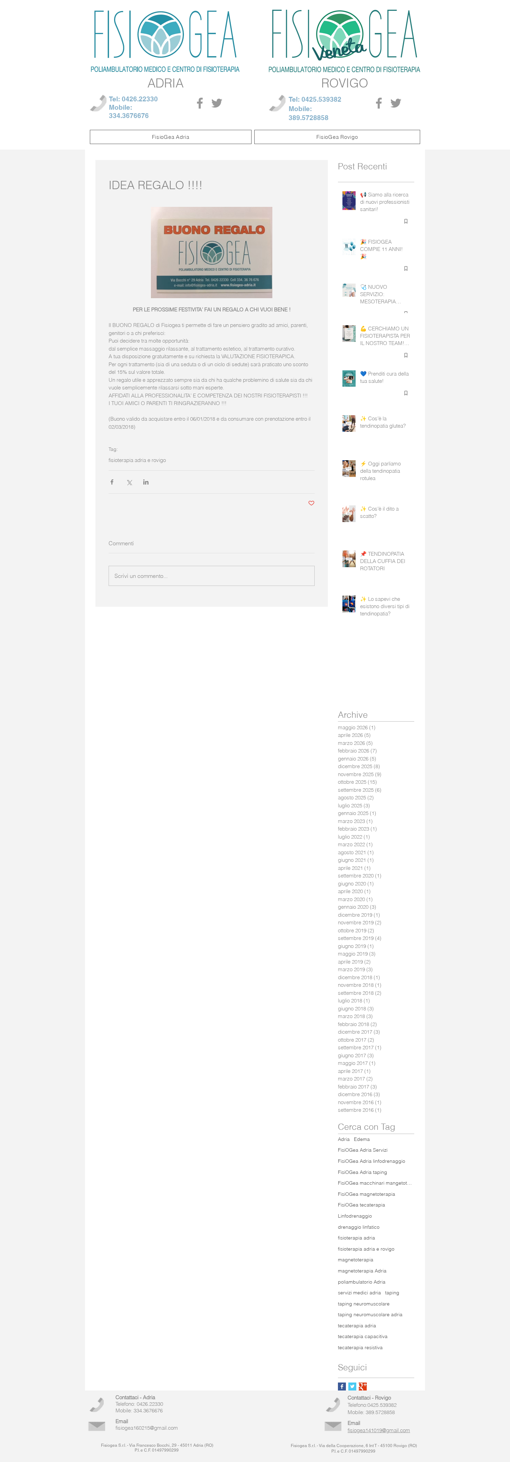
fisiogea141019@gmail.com (379, 1430)
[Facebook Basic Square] (342, 1386)
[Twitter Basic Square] (352, 1386)
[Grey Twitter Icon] (217, 103)
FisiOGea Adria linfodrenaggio (371, 1161)
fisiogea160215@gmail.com (147, 1428)
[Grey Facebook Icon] (200, 103)
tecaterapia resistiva (360, 1347)
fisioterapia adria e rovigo (137, 460)
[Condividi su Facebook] (112, 482)
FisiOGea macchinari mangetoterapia (376, 1183)
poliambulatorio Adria (361, 1282)
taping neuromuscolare (364, 1304)
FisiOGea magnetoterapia (366, 1194)
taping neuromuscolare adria (370, 1314)
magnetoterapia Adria (362, 1271)
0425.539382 (321, 99)
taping (392, 1292)
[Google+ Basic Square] (363, 1386)
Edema (362, 1139)
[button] (171, 137)
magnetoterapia (355, 1260)
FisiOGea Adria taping (362, 1172)
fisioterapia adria (356, 1238)
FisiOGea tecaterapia (361, 1205)
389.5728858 (309, 117)
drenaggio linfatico (359, 1227)
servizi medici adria (359, 1292)
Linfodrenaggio (355, 1216)
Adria (344, 1139)
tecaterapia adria (357, 1325)
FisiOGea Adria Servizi (363, 1150)
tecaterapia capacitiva (363, 1336)
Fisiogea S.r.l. (113, 1445)
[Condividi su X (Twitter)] (129, 482)
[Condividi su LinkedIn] (146, 482)
